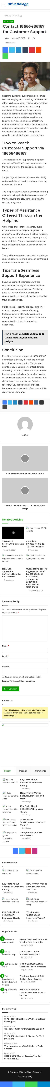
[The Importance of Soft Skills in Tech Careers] (10, 980)
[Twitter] (10, 402)
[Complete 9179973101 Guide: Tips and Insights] (37, 533)
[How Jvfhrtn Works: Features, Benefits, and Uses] (10, 797)
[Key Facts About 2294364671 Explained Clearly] (10, 810)
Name (5, 646)
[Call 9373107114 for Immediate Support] (10, 955)
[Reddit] (31, 402)
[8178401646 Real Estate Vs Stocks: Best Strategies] (10, 943)
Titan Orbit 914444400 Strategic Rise (13, 544)
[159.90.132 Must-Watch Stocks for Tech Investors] (10, 967)
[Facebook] (4, 402)
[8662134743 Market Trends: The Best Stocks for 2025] (10, 993)
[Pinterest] (26, 402)
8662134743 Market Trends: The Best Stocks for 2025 (32, 992)
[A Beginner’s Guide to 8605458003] (10, 837)
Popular (23, 771)
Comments (40, 771)
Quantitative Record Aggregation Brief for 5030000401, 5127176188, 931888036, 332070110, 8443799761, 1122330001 (36, 578)
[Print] (4, 407)
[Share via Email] (41, 402)
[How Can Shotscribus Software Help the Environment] (13, 560)
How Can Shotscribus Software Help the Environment (11, 573)
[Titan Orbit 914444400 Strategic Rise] (13, 533)
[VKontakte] (36, 402)
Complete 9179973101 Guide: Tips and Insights (35, 544)
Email (5, 656)
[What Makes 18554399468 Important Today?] (10, 823)
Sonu (7, 38)
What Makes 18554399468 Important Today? (32, 822)
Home (7, 15)
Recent (7, 771)
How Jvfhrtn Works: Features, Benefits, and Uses (32, 796)
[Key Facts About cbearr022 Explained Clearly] (10, 783)
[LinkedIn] (15, 402)
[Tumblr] (20, 402)
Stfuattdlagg (17, 15)
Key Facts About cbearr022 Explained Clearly (31, 782)
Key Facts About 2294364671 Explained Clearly (31, 809)
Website (5, 666)
